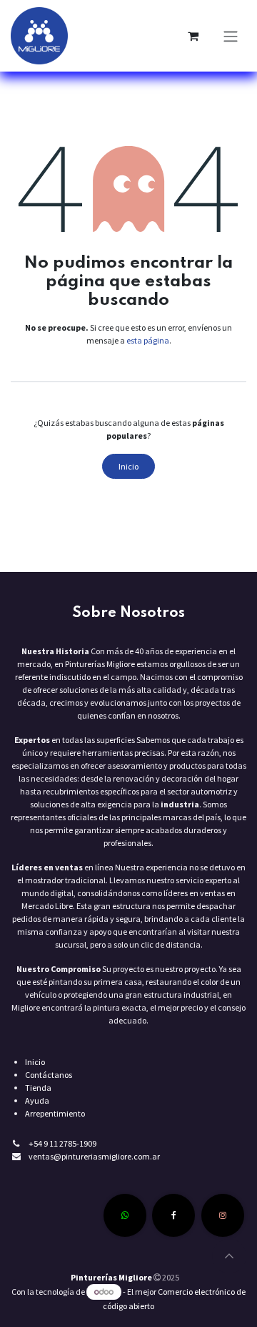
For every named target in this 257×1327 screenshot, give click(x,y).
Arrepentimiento (55, 1113)
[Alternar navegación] (230, 35)
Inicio (128, 466)
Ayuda (37, 1100)
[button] (229, 1256)
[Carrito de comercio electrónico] (193, 36)
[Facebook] (173, 1215)
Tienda (38, 1087)
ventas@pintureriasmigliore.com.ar (94, 1156)
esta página (147, 340)
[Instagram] (222, 1215)
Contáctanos (48, 1074)
